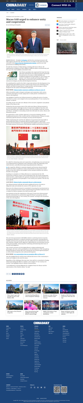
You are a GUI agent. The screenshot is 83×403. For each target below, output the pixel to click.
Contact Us (8, 388)
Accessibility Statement (10, 390)
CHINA (7, 1)
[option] (65, 48)
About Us (8, 386)
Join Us (19, 388)
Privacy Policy (18, 390)
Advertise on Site (22, 386)
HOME (8, 9)
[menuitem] (31, 5)
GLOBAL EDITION (13, 1)
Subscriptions (14, 388)
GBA (7, 12)
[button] (73, 53)
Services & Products (14, 386)
